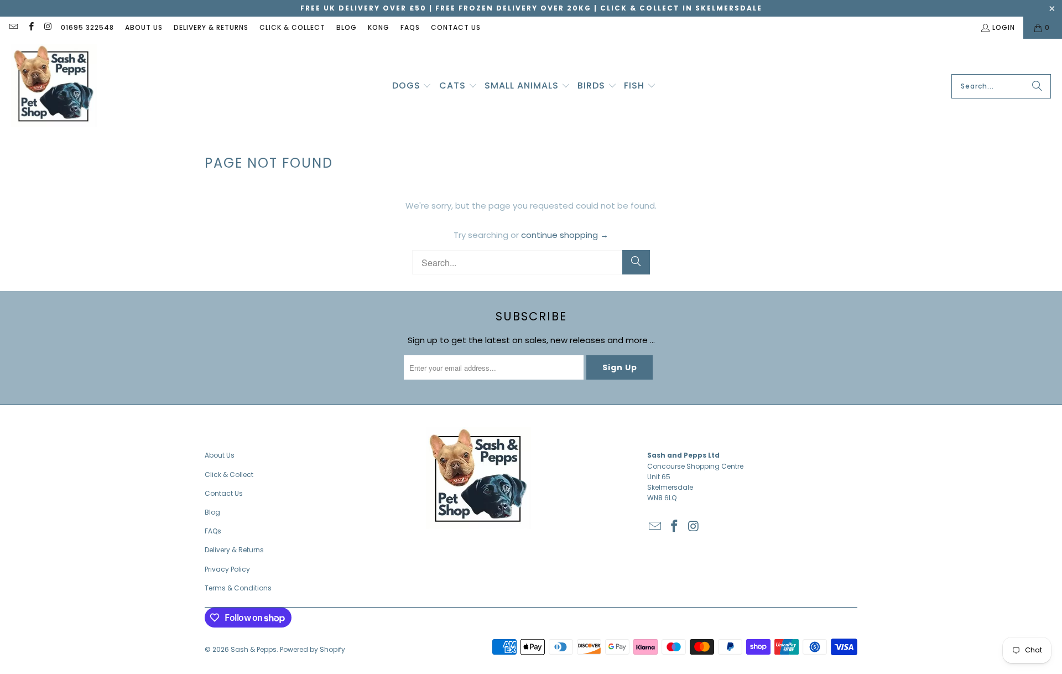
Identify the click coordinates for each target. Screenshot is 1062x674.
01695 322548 (87, 27)
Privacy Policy (227, 569)
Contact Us (456, 27)
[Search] (1037, 86)
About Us (144, 27)
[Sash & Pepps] (54, 86)
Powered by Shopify (312, 649)
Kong (378, 27)
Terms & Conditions (238, 588)
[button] (412, 86)
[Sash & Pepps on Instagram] (48, 27)
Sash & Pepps (254, 649)
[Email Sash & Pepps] (13, 27)
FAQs (410, 27)
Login (1003, 27)
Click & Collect (292, 27)
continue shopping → (564, 235)
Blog (346, 27)
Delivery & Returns (211, 27)
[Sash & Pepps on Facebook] (30, 27)
